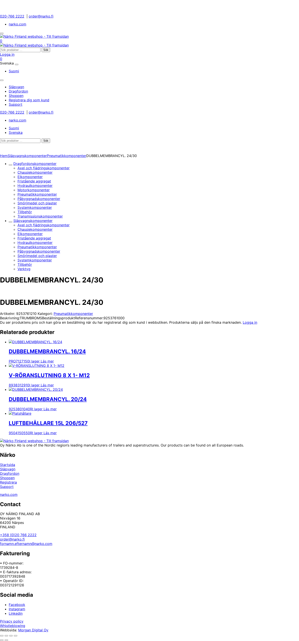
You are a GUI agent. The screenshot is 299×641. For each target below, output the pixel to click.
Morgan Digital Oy (33, 630)
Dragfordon (9, 473)
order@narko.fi (41, 16)
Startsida (7, 464)
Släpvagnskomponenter (27, 156)
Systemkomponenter (35, 207)
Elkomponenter (30, 177)
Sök (45, 50)
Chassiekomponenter (35, 172)
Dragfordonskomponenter (34, 163)
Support (7, 486)
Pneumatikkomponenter (66, 156)
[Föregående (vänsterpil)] (2, 640)
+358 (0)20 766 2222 (18, 535)
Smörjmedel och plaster (37, 203)
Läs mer (47, 361)
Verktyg (24, 269)
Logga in (7, 54)
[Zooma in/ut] (2, 635)
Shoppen (7, 478)
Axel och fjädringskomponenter (44, 168)
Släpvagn (7, 469)
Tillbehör (25, 212)
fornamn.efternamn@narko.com (26, 543)
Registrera (8, 482)
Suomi (14, 71)
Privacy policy (11, 621)
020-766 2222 (12, 16)
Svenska (16, 132)
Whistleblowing (12, 625)
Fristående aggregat (34, 181)
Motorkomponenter (34, 190)
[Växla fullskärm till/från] (6, 635)
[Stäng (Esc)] (15, 635)
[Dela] (11, 635)
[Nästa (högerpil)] (6, 640)
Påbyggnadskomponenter (39, 198)
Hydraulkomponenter (35, 185)
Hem (4, 156)
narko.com (17, 24)
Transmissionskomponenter (40, 216)
